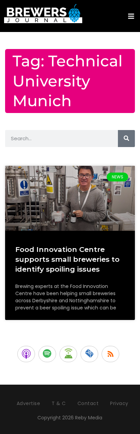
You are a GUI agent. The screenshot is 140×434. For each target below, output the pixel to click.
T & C (59, 403)
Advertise (28, 403)
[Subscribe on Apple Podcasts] (26, 354)
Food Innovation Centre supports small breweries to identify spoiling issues (67, 259)
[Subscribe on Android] (68, 354)
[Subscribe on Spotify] (47, 354)
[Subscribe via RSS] (110, 354)
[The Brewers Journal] (43, 12)
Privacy (119, 403)
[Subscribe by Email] (89, 354)
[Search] (126, 138)
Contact (88, 403)
